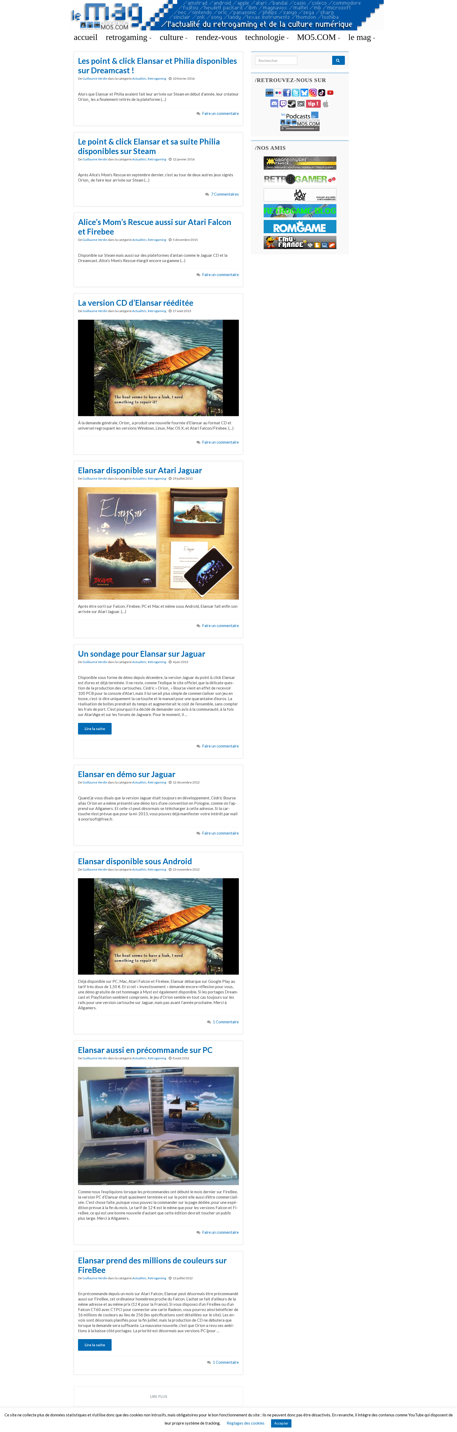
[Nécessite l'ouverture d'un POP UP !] (300, 120)
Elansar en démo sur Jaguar (126, 774)
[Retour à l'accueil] (228, 15)
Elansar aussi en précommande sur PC (145, 1050)
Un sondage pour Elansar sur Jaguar (141, 653)
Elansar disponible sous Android (135, 861)
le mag (360, 37)
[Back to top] (445, 1420)
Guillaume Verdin (95, 78)
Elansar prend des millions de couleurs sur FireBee (152, 1265)
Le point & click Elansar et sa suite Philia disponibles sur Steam (149, 146)
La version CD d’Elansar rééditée (135, 302)
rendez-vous (216, 37)
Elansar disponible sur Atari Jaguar (140, 470)
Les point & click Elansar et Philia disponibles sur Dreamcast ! (157, 65)
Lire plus (158, 1396)
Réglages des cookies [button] (245, 1423)
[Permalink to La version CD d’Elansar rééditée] (158, 367)
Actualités (139, 78)
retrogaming (127, 37)
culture (172, 37)
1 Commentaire (226, 1022)
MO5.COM (317, 37)
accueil (86, 37)
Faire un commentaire (220, 113)
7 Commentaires (225, 194)
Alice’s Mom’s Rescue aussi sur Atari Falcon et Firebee (154, 226)
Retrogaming (157, 78)
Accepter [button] (281, 1423)
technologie (266, 37)
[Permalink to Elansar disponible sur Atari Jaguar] (158, 543)
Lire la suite (95, 728)
